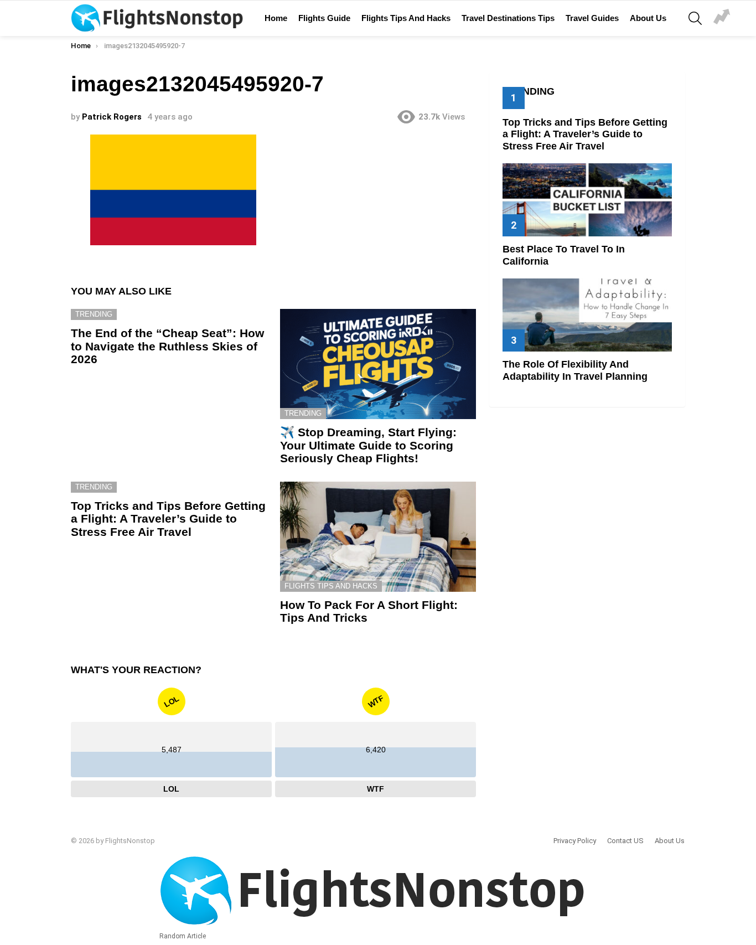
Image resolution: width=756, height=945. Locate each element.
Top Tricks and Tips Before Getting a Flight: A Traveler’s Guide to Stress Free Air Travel (168, 518)
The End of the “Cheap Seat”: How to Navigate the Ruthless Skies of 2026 (167, 346)
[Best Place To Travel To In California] (587, 199)
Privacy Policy (574, 840)
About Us (648, 18)
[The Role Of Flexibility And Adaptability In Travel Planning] (587, 314)
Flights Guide (324, 18)
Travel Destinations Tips (508, 18)
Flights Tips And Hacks (406, 18)
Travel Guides (592, 18)
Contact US (625, 840)
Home (276, 18)
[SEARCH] (695, 18)
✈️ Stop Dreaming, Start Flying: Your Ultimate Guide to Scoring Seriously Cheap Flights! (368, 445)
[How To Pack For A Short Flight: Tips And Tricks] (378, 537)
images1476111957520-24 (722, 18)
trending (93, 314)
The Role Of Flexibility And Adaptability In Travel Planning (575, 370)
